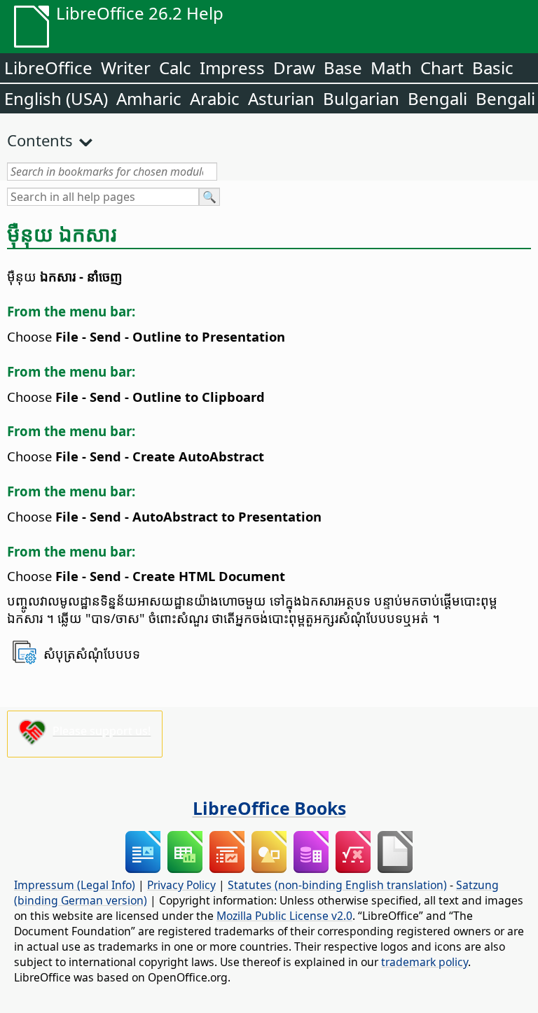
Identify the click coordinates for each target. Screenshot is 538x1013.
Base (343, 67)
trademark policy (424, 962)
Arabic (215, 98)
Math (391, 67)
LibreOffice (48, 67)
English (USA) (56, 98)
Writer (126, 67)
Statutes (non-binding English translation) (337, 885)
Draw (294, 67)
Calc (175, 67)
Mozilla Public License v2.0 (284, 915)
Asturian (281, 98)
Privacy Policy (181, 885)
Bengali (437, 98)
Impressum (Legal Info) (74, 885)
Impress (232, 67)
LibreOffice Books (269, 808)
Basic (492, 67)
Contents (40, 140)
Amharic (148, 98)
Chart (442, 67)
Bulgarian (361, 98)
